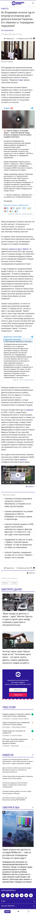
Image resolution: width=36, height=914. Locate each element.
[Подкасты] (31, 895)
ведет (21, 80)
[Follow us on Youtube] (12, 895)
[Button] (9, 38)
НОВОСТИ (7, 755)
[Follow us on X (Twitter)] (8, 895)
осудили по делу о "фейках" (19, 249)
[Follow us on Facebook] (3, 895)
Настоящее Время (7, 30)
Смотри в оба (11, 807)
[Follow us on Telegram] (22, 895)
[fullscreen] (33, 482)
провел (23, 459)
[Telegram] (18, 911)
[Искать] (29, 911)
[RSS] (26, 895)
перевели (29, 410)
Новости (4, 9)
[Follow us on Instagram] (17, 895)
